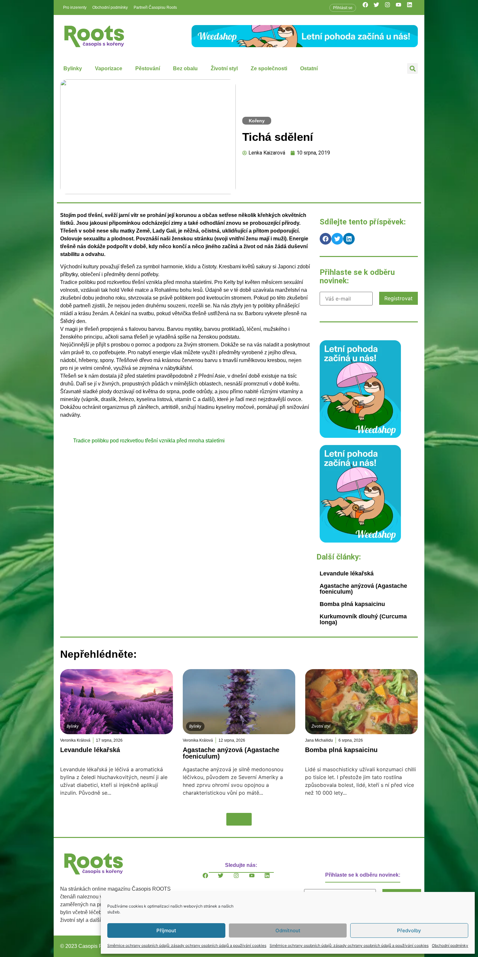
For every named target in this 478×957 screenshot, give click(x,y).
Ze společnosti (269, 68)
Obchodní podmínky (450, 945)
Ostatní (309, 68)
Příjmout (166, 930)
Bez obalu (185, 68)
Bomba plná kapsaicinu (352, 604)
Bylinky (72, 68)
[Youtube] (401, 7)
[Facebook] (368, 7)
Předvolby (409, 930)
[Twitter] (379, 7)
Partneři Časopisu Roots (155, 7)
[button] (412, 68)
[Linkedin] (412, 7)
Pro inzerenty (74, 7)
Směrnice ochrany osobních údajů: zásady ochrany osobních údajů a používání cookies (186, 945)
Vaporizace (108, 68)
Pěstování (147, 68)
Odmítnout (287, 930)
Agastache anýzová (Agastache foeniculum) (363, 589)
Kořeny (257, 120)
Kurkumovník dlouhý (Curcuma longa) (363, 619)
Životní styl (224, 68)
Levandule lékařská (347, 573)
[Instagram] (390, 7)
